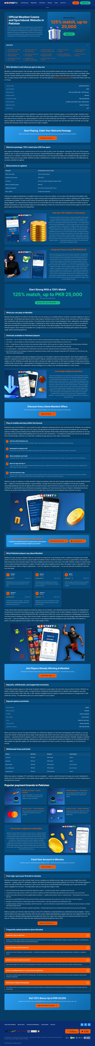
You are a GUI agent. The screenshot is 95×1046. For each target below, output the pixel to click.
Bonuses (50, 3)
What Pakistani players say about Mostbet (31, 54)
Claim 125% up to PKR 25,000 (47, 303)
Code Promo (42, 3)
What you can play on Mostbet (63, 50)
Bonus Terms (21, 1024)
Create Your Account (46, 138)
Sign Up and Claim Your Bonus (46, 1005)
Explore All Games (46, 414)
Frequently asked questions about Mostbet (31, 59)
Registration (34, 3)
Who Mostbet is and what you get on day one (14, 50)
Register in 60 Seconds (46, 923)
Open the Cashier (46, 867)
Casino (56, 3)
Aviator (47, 7)
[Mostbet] (11, 3)
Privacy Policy (44, 1024)
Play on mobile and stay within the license (14, 54)
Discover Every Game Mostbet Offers (80, 50)
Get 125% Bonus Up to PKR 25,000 (48, 59)
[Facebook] (85, 1024)
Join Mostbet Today (46, 675)
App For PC (63, 3)
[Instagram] (82, 1024)
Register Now (69, 34)
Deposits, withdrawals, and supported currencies (64, 54)
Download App (24, 3)
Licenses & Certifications (33, 1024)
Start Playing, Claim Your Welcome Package (31, 50)
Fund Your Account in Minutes (80, 54)
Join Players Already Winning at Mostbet (47, 54)
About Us (52, 1024)
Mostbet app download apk (62, 78)
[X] (89, 1024)
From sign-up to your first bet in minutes (14, 59)
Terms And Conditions (10, 1024)
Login (75, 3)
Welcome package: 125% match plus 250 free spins (48, 50)
